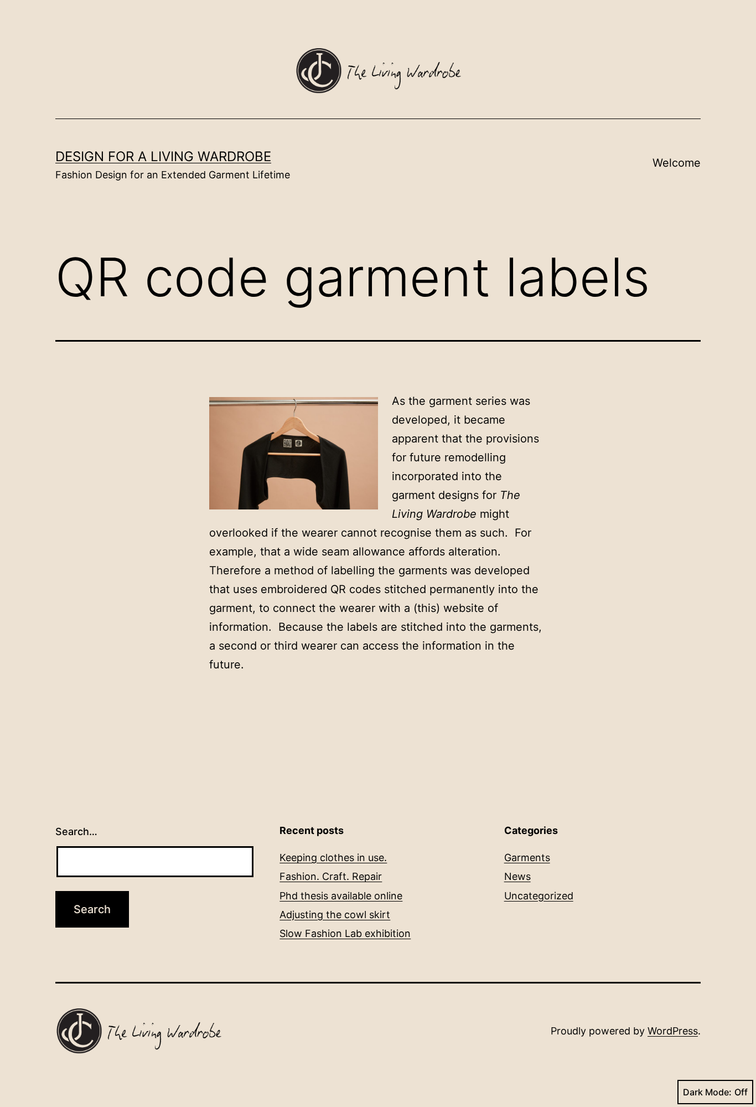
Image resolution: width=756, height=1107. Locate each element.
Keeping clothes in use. (333, 857)
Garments (527, 857)
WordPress (673, 1031)
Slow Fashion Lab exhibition (345, 933)
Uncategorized (538, 896)
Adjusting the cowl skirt (334, 914)
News (517, 876)
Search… (76, 831)
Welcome (677, 162)
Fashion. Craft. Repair (330, 876)
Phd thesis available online (340, 896)
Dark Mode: (707, 1092)
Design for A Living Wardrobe (163, 156)
